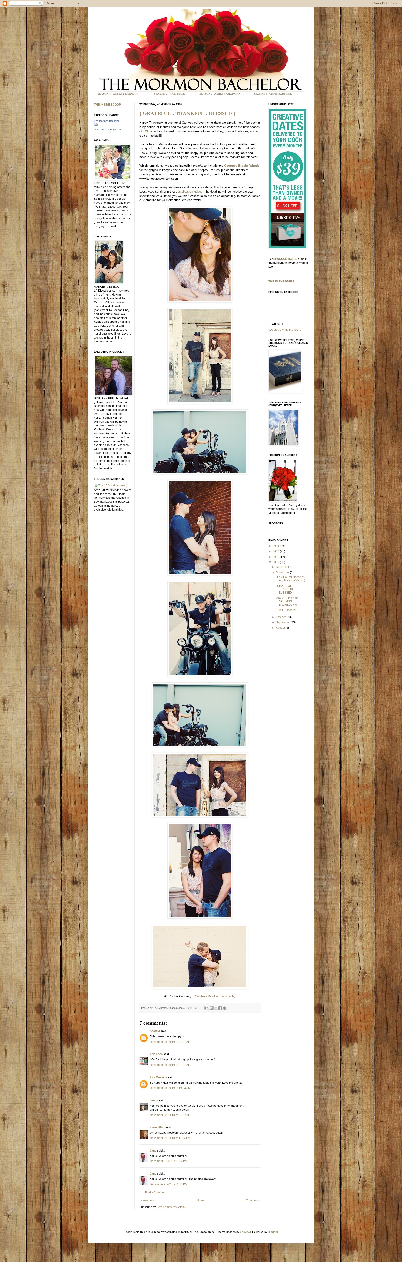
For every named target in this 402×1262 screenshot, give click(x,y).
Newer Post (148, 1200)
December (283, 566)
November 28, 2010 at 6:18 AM (169, 1115)
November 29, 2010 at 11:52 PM (170, 1138)
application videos (190, 191)
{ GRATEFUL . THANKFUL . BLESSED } (187, 113)
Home (200, 1200)
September (283, 622)
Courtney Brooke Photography (215, 996)
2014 (276, 546)
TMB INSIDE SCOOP (107, 104)
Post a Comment (155, 1192)
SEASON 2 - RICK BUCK (169, 93)
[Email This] (206, 1008)
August (280, 627)
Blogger (273, 1232)
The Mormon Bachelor (106, 121)
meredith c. (157, 1127)
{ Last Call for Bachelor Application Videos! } (290, 578)
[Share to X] (215, 1008)
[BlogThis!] (211, 1008)
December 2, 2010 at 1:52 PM (168, 1161)
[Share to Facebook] (220, 1008)
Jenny (154, 1100)
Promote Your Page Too (107, 129)
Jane (153, 1150)
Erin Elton (156, 1054)
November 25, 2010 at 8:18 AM (169, 1064)
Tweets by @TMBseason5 (284, 329)
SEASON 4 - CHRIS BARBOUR (273, 93)
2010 (276, 562)
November (283, 572)
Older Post (252, 1200)
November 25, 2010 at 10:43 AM (170, 1087)
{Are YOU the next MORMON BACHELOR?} (286, 601)
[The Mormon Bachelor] (96, 125)
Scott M (155, 1031)
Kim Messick (158, 1077)
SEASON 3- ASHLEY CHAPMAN (220, 93)
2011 (276, 556)
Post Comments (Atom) (171, 1207)
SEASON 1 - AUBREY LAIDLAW (117, 93)
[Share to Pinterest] (224, 1008)
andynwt (245, 1232)
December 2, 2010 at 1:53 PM (168, 1184)
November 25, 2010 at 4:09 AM (169, 1041)
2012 (276, 551)
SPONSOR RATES (285, 259)
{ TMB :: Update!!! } (287, 610)
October (281, 617)
